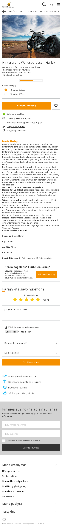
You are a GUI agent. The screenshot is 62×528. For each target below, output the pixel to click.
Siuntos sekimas (10, 476)
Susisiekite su (8, 496)
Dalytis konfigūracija (16, 126)
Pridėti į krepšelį (26, 105)
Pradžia (12, 11)
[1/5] (15, 299)
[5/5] (38, 299)
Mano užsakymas (14, 465)
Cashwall (22, 230)
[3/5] (26, 299)
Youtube (15, 228)
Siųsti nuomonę (31, 362)
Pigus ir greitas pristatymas (19, 118)
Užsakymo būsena (11, 471)
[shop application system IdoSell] (31, 519)
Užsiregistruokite (31, 447)
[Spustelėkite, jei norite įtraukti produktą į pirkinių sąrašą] (56, 106)
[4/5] (32, 299)
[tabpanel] (31, 36)
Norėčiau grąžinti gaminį (14, 486)
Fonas (21, 11)
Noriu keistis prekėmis (13, 491)
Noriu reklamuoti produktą (15, 481)
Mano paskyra (12, 504)
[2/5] (21, 299)
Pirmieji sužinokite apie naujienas (29, 409)
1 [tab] (31, 52)
